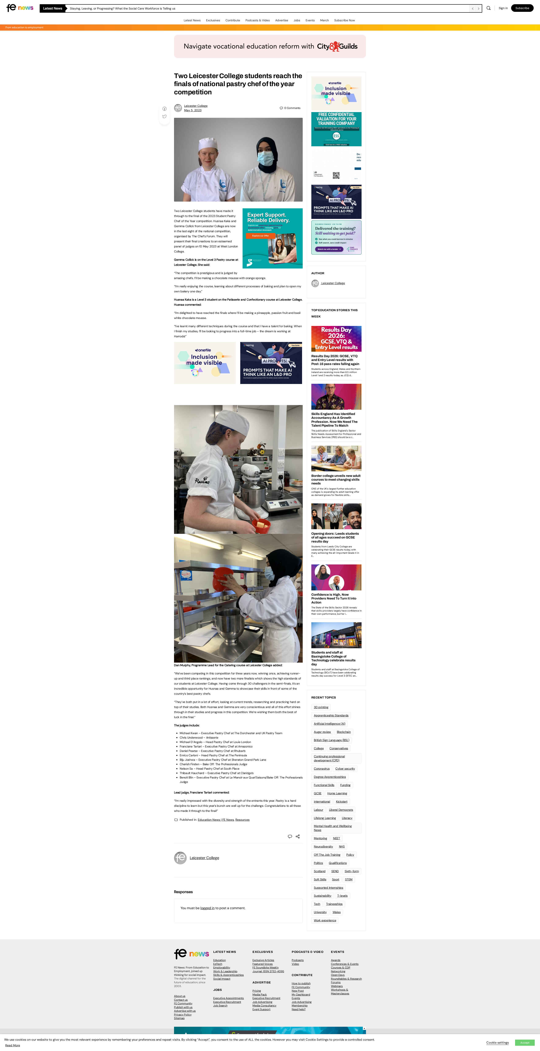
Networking (338, 971)
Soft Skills (320, 879)
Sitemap (179, 1018)
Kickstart (341, 801)
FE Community (183, 1003)
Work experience (325, 920)
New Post (298, 991)
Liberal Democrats (341, 810)
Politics (318, 863)
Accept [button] (524, 1042)
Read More (12, 1045)
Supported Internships (328, 888)
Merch (324, 20)
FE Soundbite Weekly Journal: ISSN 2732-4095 (268, 969)
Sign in (503, 8)
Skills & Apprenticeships (228, 975)
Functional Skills (324, 785)
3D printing (321, 707)
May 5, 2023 (192, 110)
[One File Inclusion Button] (205, 382)
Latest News (192, 20)
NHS (342, 846)
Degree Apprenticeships (330, 777)
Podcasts (298, 960)
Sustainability (322, 896)
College (319, 748)
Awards (335, 960)
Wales (337, 912)
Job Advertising (262, 1002)
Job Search (220, 1005)
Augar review (322, 732)
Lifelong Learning (325, 818)
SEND (335, 871)
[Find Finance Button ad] (336, 237)
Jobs (297, 20)
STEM (348, 879)
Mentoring (320, 838)
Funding (345, 785)
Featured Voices (262, 964)
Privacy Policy (183, 1014)
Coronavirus (321, 768)
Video (295, 964)
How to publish (301, 983)
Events (310, 20)
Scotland (319, 871)
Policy (350, 855)
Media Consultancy (264, 1005)
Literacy (347, 818)
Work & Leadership (225, 971)
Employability (221, 967)
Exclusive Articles (263, 960)
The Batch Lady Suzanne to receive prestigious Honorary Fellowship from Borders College (131, 8)
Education (219, 960)
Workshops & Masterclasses (340, 991)
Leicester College (196, 106)
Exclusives (213, 20)
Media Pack (259, 994)
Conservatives (338, 748)
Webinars (337, 986)
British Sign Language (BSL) (331, 740)
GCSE (317, 793)
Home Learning (337, 793)
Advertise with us (185, 1011)
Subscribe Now (344, 20)
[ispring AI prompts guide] (271, 382)
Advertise (281, 20)
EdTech (217, 964)
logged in (207, 908)
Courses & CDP (340, 967)
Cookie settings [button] (497, 1042)
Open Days (338, 975)
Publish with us (183, 1007)
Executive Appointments (228, 998)
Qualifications (338, 863)
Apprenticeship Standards (331, 715)
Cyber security (345, 768)
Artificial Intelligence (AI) (329, 724)
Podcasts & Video (258, 20)
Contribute (232, 20)
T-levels (342, 896)
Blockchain (344, 732)
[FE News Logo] (19, 7)
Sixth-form (352, 871)
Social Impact (221, 978)
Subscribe (522, 8)
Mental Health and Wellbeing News (333, 828)
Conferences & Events (345, 964)
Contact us (181, 1000)
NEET (336, 838)
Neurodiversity (323, 846)
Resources (242, 820)
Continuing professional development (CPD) (329, 758)
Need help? (299, 1009)
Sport (335, 879)
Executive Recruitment (227, 1002)
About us (179, 996)
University (320, 912)
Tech (317, 904)
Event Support (261, 1009)
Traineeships (334, 904)
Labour (318, 810)
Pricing (256, 991)
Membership (300, 1005)
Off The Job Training (327, 855)
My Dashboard (301, 994)
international (322, 801)
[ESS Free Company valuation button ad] (336, 129)
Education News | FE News (216, 820)
